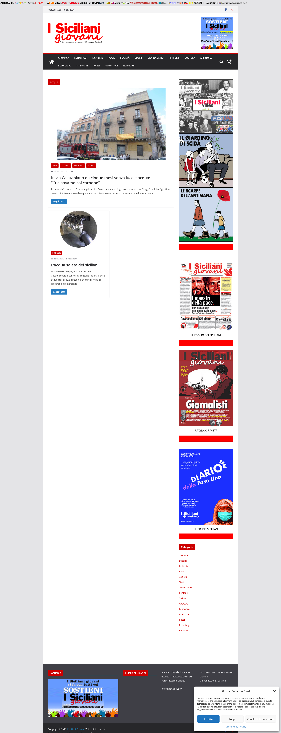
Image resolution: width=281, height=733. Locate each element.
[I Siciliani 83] (210, 3)
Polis (111, 57)
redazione (72, 258)
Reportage (111, 65)
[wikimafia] (186, 3)
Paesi (97, 65)
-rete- (54, 165)
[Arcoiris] (21, 3)
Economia (64, 65)
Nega (232, 719)
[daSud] (50, 3)
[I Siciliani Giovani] (52, 62)
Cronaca (63, 57)
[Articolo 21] (32, 3)
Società (124, 57)
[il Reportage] (96, 3)
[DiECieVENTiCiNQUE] (67, 3)
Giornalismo (156, 57)
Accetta (208, 719)
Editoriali (80, 57)
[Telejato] (172, 3)
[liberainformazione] (113, 3)
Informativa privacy (171, 688)
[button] (274, 691)
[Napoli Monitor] (125, 3)
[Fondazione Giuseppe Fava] (191, 3)
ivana (70, 171)
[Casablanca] (42, 3)
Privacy (243, 726)
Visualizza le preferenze (260, 719)
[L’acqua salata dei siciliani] (78, 229)
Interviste (82, 65)
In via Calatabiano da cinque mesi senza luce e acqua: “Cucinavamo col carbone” (100, 180)
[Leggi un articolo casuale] (229, 62)
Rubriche (128, 65)
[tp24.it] (180, 3)
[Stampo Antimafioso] (163, 3)
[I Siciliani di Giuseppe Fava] (198, 3)
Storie (138, 57)
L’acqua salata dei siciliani (75, 265)
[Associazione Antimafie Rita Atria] (144, 3)
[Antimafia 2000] (7, 3)
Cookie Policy (232, 726)
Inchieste (97, 57)
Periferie (174, 57)
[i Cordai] (83, 3)
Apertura (206, 57)
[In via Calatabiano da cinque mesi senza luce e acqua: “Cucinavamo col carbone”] (111, 124)
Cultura (190, 57)
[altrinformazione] (233, 3)
